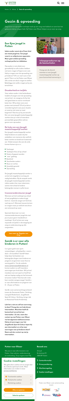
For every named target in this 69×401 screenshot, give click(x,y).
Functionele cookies (15, 376)
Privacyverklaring (45, 364)
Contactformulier (45, 360)
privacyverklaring (10, 371)
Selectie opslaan (18, 395)
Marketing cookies (14, 383)
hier (10, 83)
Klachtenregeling (45, 368)
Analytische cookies (15, 379)
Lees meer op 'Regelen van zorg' (18, 234)
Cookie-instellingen (46, 372)
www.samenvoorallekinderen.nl (16, 266)
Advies (14, 9)
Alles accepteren (19, 390)
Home (7, 9)
